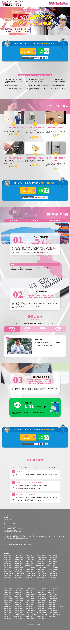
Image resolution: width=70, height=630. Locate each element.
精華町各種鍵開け (41, 602)
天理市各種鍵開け (53, 575)
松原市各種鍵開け (7, 563)
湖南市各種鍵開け (31, 573)
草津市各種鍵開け (7, 559)
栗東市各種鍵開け (52, 604)
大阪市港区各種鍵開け (8, 588)
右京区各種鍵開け (31, 567)
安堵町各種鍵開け (30, 569)
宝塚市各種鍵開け (52, 596)
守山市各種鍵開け (18, 555)
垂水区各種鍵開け (51, 586)
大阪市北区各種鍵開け (52, 561)
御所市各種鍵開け (42, 610)
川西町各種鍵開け (43, 585)
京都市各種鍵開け (31, 579)
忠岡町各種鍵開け (53, 610)
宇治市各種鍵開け (30, 600)
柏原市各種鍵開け (51, 590)
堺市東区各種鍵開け (30, 596)
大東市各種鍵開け (53, 588)
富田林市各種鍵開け (52, 608)
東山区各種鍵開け (7, 590)
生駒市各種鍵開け (40, 590)
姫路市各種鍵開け (29, 608)
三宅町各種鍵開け (29, 612)
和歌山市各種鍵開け (54, 594)
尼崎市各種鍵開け (29, 571)
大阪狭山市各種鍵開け (55, 567)
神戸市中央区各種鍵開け (32, 614)
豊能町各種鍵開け (18, 612)
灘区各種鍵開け (7, 569)
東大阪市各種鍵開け (19, 557)
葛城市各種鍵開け (31, 588)
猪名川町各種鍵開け (31, 575)
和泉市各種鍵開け (52, 600)
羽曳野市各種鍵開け (53, 555)
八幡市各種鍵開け (41, 559)
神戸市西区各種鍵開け (19, 585)
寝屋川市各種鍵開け (41, 555)
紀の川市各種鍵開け (52, 571)
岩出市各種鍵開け (18, 590)
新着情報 (6, 517)
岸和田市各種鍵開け (43, 567)
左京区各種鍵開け (17, 604)
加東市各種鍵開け (19, 598)
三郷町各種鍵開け (30, 559)
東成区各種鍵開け (52, 563)
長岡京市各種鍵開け (29, 616)
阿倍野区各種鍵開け (52, 616)
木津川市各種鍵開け (20, 614)
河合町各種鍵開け (7, 610)
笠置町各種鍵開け (7, 608)
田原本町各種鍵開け (41, 577)
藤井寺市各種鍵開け (19, 575)
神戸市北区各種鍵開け (19, 579)
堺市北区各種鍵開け (42, 598)
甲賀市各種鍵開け (20, 588)
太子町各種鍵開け (29, 586)
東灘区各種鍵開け (41, 569)
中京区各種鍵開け (42, 588)
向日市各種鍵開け (54, 583)
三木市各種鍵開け (42, 579)
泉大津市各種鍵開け (55, 585)
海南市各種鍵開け (42, 594)
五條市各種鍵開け (52, 602)
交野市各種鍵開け (55, 581)
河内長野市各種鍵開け (31, 581)
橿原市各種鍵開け (28, 565)
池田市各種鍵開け (29, 592)
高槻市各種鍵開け (18, 608)
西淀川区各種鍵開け (8, 614)
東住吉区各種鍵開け (8, 598)
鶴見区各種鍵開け (18, 563)
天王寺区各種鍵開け (44, 581)
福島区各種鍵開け (7, 577)
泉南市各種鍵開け (29, 590)
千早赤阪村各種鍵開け (30, 594)
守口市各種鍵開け (40, 616)
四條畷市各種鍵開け (42, 557)
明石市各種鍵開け (41, 596)
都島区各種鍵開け (52, 606)
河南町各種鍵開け (29, 555)
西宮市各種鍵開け (30, 618)
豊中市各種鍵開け (19, 618)
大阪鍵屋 (61, 606)
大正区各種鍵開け (40, 592)
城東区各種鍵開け (7, 592)
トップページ (6, 513)
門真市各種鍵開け (19, 600)
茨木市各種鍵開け (53, 557)
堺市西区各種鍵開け (45, 614)
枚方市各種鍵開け (7, 602)
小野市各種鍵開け (18, 577)
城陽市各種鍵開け (30, 557)
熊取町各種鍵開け (18, 606)
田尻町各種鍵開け (42, 573)
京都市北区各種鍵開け (51, 565)
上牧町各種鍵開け (41, 604)
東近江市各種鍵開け (41, 606)
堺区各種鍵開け (7, 604)
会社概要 (6, 515)
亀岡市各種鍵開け (21, 583)
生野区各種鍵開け (29, 606)
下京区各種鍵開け (40, 571)
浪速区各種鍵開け (56, 614)
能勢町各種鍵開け (29, 577)
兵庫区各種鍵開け (7, 606)
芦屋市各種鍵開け (39, 565)
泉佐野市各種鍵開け (8, 594)
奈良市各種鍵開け (31, 610)
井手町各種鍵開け (18, 596)
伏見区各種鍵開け (7, 567)
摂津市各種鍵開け (53, 598)
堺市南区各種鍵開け (30, 563)
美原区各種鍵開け (52, 559)
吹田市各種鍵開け (51, 592)
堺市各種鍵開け (18, 565)
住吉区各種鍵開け (32, 583)
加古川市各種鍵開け (32, 585)
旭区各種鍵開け (19, 594)
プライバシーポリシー (8, 519)
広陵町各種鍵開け (7, 585)
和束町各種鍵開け (18, 561)
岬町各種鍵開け (7, 616)
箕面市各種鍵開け (20, 573)
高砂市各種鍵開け (7, 565)
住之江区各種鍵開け (8, 581)
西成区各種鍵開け (41, 600)
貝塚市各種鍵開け (7, 571)
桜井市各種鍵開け (42, 575)
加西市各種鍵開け (53, 573)
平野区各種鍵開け (40, 561)
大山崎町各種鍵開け (19, 559)
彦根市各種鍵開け (7, 575)
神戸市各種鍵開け (53, 612)
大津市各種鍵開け (7, 596)
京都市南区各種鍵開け (19, 610)
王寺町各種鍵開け (40, 608)
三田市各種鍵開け (43, 583)
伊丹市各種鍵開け (41, 563)
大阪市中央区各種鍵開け (9, 583)
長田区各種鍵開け (29, 561)
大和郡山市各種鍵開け (8, 573)
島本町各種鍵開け (19, 581)
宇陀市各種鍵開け (7, 557)
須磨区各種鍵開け (53, 579)
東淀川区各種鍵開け (30, 602)
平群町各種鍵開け (18, 586)
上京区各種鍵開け (7, 561)
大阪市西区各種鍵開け (18, 569)
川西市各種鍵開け (7, 586)
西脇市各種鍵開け (40, 586)
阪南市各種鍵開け (17, 616)
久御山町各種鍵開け (8, 600)
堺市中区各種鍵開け (8, 618)
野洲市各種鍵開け (18, 571)
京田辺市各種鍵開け (53, 569)
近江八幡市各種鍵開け (41, 612)
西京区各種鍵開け (7, 555)
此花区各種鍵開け (18, 602)
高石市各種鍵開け (30, 598)
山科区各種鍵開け (52, 577)
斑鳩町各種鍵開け (7, 612)
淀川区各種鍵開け (7, 579)
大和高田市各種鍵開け (19, 567)
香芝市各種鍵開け (18, 592)
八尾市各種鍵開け (41, 618)
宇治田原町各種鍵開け (29, 604)
